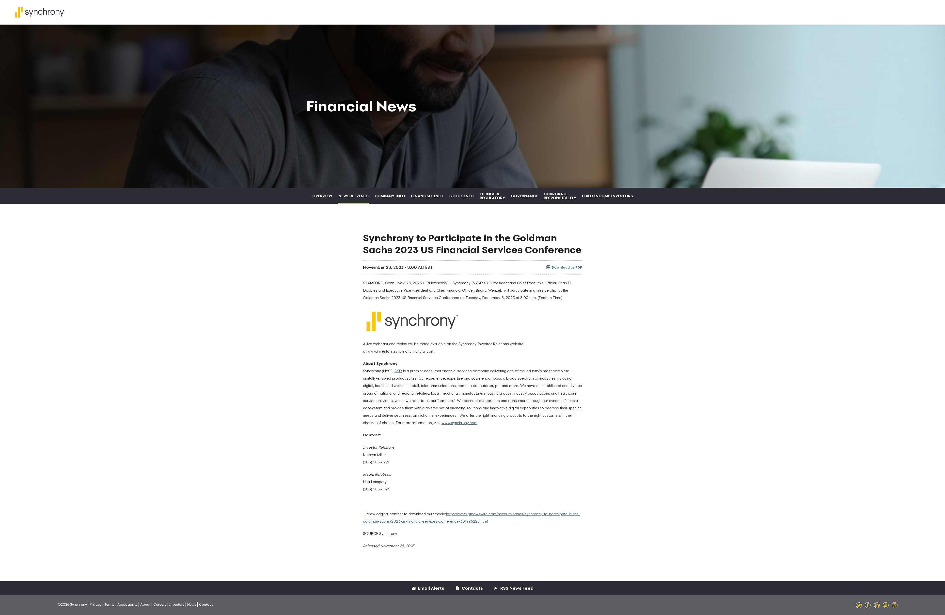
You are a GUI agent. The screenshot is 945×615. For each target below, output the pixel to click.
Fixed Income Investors (607, 196)
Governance (524, 196)
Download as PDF (567, 267)
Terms (109, 604)
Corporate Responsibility (560, 196)
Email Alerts (430, 588)
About (145, 604)
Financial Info (427, 196)
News (191, 604)
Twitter (859, 605)
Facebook (868, 605)
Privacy (95, 604)
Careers (159, 604)
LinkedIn (877, 605)
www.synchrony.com (459, 422)
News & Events (353, 196)
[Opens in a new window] (412, 319)
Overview (322, 196)
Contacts (472, 588)
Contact (206, 604)
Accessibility (127, 604)
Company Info (390, 196)
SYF (397, 371)
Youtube (885, 605)
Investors (176, 604)
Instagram (894, 605)
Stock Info (461, 196)
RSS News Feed (516, 588)
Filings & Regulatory (492, 196)
